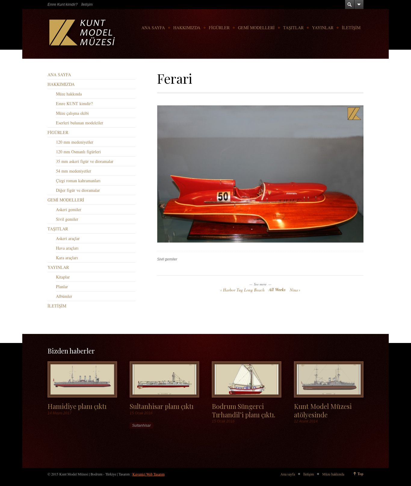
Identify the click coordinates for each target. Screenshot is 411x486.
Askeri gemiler (68, 209)
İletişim (87, 4)
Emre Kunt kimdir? (63, 4)
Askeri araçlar (68, 238)
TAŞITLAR (293, 27)
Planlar (62, 286)
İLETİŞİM (351, 27)
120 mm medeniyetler (74, 142)
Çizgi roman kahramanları (78, 180)
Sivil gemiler (167, 259)
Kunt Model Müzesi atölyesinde (323, 410)
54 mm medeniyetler (73, 171)
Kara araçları (67, 257)
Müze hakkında (69, 94)
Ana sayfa (287, 474)
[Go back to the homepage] (83, 34)
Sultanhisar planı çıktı (161, 406)
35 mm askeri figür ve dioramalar (84, 161)
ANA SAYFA (153, 27)
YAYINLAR (322, 27)
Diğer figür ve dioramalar (78, 190)
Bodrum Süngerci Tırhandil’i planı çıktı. (243, 410)
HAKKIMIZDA (186, 27)
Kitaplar (63, 277)
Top (360, 473)
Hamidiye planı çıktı (77, 406)
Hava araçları (67, 248)
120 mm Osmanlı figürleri (78, 151)
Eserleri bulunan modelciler (79, 123)
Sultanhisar (141, 425)
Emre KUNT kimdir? (74, 103)
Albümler (64, 296)
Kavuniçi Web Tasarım (148, 474)
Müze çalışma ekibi (72, 113)
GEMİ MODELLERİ (256, 27)
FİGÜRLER (219, 27)
